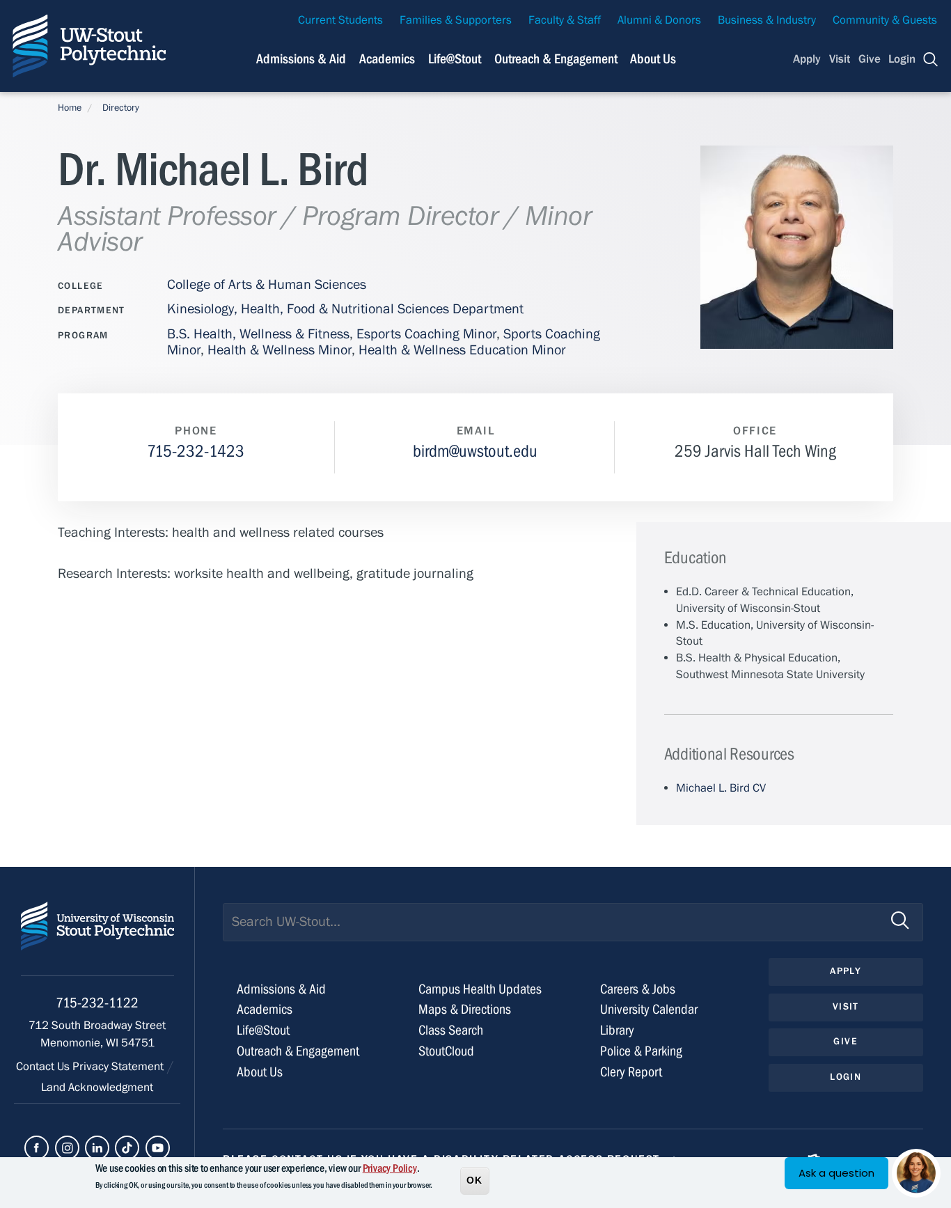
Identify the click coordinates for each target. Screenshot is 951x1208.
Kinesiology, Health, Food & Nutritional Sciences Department (345, 309)
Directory (120, 107)
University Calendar (649, 1009)
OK (474, 1179)
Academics (387, 59)
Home (69, 107)
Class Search (450, 1030)
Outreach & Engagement (556, 59)
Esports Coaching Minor (426, 334)
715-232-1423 (195, 451)
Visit (839, 59)
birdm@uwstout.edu (475, 451)
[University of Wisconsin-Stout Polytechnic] (97, 939)
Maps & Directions (464, 1009)
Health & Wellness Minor (279, 350)
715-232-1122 (97, 1003)
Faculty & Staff (564, 20)
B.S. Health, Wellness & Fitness (258, 334)
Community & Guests (885, 20)
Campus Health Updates (480, 989)
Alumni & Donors (659, 20)
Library (617, 1030)
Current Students (340, 20)
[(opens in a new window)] (36, 1148)
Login (901, 59)
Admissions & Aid (301, 59)
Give (869, 59)
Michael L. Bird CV (721, 788)
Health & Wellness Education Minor (462, 350)
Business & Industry (767, 20)
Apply (807, 59)
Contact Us (44, 1067)
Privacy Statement (119, 1067)
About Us (653, 59)
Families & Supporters (456, 20)
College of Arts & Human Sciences (266, 284)
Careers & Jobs (637, 989)
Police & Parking (641, 1051)
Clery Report (631, 1072)
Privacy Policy (390, 1168)
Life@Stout (454, 59)
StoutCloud (446, 1051)
